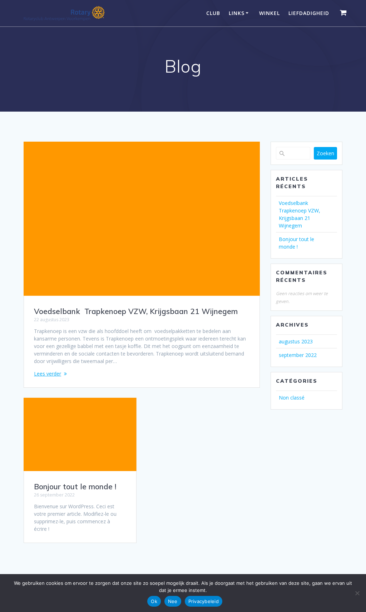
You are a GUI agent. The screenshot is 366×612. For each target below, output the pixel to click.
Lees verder (47, 373)
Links (236, 13)
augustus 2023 (296, 341)
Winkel (269, 13)
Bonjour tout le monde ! (75, 486)
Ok (154, 601)
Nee (173, 601)
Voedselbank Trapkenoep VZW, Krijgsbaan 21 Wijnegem (136, 311)
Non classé (292, 397)
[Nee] (357, 593)
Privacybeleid (203, 601)
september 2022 (298, 355)
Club (213, 13)
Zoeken (325, 153)
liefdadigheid (308, 13)
